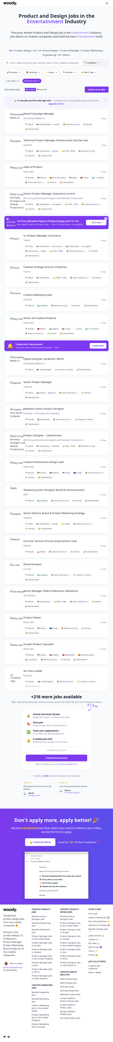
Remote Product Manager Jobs (39, 917)
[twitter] (4, 1036)
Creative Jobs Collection (94, 967)
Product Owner (32, 617)
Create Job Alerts (40, 842)
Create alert (98, 345)
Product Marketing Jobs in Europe (40, 1025)
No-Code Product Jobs (70, 1018)
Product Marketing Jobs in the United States (40, 1008)
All (10, 50)
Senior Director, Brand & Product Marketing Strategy (54, 513)
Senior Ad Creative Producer (39, 318)
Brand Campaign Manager (38, 113)
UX (35, 50)
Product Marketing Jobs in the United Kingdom (40, 1017)
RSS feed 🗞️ (93, 943)
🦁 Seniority (32, 72)
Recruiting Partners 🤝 (98, 921)
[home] (10, 3)
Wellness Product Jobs (70, 994)
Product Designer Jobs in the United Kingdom (70, 944)
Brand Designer (32, 564)
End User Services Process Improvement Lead (50, 541)
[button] (101, 3)
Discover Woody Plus (67, 764)
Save (79, 114)
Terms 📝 (92, 951)
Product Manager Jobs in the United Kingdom (42, 957)
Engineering (49, 54)
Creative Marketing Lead (37, 294)
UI (40, 50)
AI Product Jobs (67, 986)
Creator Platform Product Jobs (67, 1006)
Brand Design (50, 50)
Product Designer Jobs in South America (70, 964)
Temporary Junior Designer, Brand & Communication (54, 490)
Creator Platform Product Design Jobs (69, 999)
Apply (88, 114)
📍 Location (90, 62)
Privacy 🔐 (93, 955)
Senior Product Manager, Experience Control (49, 193)
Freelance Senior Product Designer (43, 408)
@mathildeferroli (14, 967)
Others (66, 54)
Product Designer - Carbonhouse (42, 435)
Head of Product (32, 167)
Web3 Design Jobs (68, 983)
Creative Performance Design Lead (43, 462)
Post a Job (92, 913)
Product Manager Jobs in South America (42, 977)
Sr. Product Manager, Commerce (42, 235)
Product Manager (69, 50)
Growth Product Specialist (38, 644)
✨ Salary (50, 72)
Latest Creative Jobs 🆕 (98, 917)
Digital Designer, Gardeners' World (43, 358)
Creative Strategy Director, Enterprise (45, 267)
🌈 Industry (12, 72)
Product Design (22, 50)
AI (59, 54)
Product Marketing (91, 50)
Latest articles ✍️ (96, 935)
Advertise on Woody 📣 (99, 925)
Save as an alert (96, 89)
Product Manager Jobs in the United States (42, 937)
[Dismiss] (105, 100)
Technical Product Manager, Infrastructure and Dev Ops (55, 140)
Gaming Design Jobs (69, 990)
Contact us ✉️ (94, 939)
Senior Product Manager (37, 382)
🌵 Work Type (87, 72)
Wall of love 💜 (95, 947)
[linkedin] (8, 1036)
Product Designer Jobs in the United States (70, 924)
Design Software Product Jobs (67, 1012)
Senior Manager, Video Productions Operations (50, 591)
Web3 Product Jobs (68, 979)
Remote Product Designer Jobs (67, 917)
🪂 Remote (68, 72)
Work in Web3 (94, 972)
